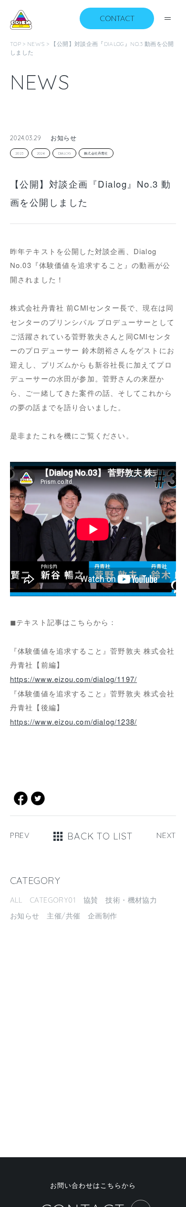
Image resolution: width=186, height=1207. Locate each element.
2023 (19, 153)
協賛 (90, 900)
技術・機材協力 (131, 900)
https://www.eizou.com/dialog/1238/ (73, 721)
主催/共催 (63, 915)
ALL (16, 900)
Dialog (64, 153)
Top (15, 43)
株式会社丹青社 (96, 153)
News (35, 43)
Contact (117, 18)
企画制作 (102, 915)
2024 (41, 153)
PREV (20, 835)
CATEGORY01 (53, 900)
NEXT (166, 835)
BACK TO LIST (99, 836)
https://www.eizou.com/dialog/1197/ (73, 679)
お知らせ (25, 915)
